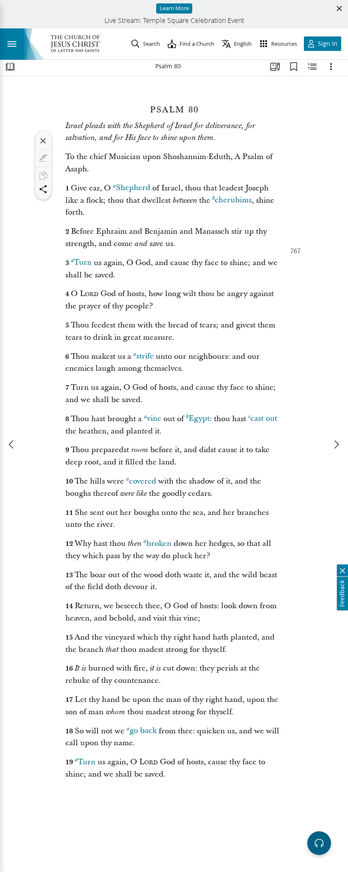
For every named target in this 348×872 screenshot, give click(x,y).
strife (145, 356)
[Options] (331, 66)
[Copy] (43, 175)
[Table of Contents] (10, 66)
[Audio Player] (319, 843)
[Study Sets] (275, 66)
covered (142, 481)
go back (143, 731)
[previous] (11, 444)
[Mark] (43, 158)
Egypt (199, 419)
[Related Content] (312, 66)
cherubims (233, 200)
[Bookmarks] (293, 66)
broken (158, 543)
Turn (83, 262)
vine (154, 419)
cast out (263, 419)
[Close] (43, 141)
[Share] (43, 189)
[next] (336, 444)
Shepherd (133, 188)
